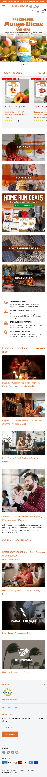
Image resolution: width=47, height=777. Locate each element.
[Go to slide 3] (25, 64)
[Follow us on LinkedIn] (16, 752)
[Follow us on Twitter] (8, 752)
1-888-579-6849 (22, 540)
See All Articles (38, 348)
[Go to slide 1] (21, 64)
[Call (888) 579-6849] (33, 11)
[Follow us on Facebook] (3, 752)
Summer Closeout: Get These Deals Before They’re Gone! (23, 1)
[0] (42, 11)
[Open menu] (3, 6)
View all (41, 73)
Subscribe (10, 734)
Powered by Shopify (9, 772)
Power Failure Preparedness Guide (17, 633)
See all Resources (37, 552)
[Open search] (28, 11)
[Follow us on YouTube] (12, 752)
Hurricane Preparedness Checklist (17, 672)
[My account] (38, 11)
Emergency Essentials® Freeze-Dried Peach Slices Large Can (16, 114)
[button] (42, 11)
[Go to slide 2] (23, 64)
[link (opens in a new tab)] (7, 688)
